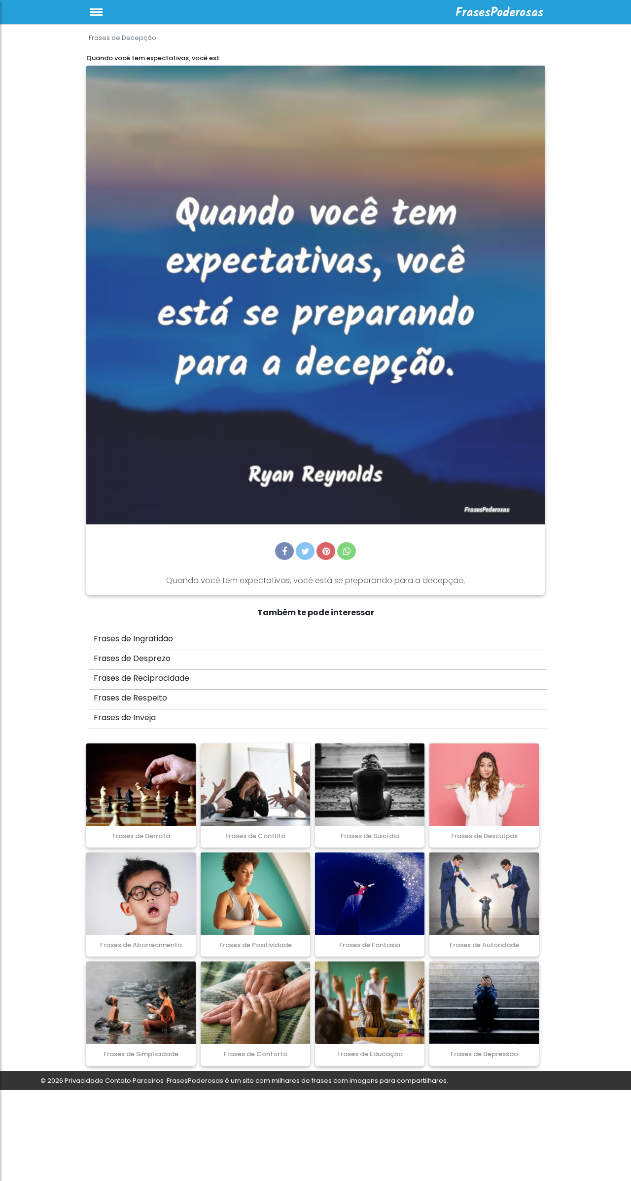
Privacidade (84, 1080)
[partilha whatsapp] (346, 551)
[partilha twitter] (305, 551)
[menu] (96, 12)
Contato (118, 1080)
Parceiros (148, 1080)
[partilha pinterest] (325, 551)
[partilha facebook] (284, 551)
